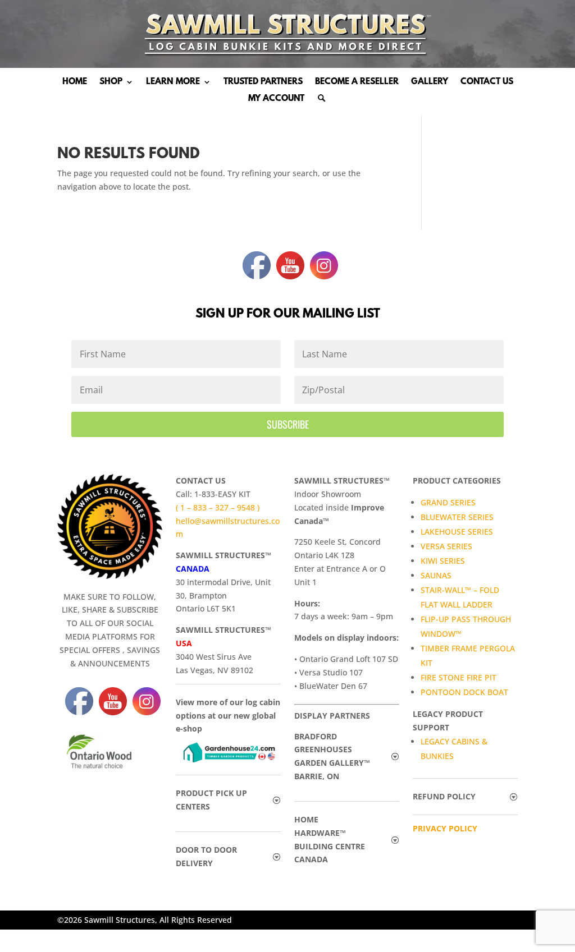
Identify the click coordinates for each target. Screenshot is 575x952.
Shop (110, 82)
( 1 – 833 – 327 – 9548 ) (217, 507)
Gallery (429, 82)
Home (74, 82)
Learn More (173, 82)
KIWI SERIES (443, 560)
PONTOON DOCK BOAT (464, 692)
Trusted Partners (263, 82)
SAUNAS (436, 575)
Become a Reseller (357, 82)
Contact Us (486, 82)
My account (276, 99)
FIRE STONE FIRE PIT (458, 677)
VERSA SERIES (446, 546)
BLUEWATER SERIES (457, 517)
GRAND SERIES (448, 502)
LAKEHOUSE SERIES (457, 531)
